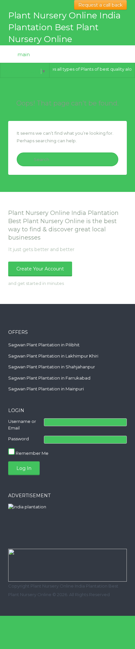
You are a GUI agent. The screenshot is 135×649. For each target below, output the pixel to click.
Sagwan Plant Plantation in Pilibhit (44, 344)
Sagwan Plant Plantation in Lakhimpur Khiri (53, 356)
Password (18, 438)
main (23, 54)
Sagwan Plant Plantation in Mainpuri (46, 388)
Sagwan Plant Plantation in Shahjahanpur (51, 366)
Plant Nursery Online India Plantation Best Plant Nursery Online (64, 27)
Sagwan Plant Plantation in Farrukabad (49, 378)
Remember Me (31, 453)
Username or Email (22, 424)
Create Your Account (40, 269)
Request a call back (100, 5)
